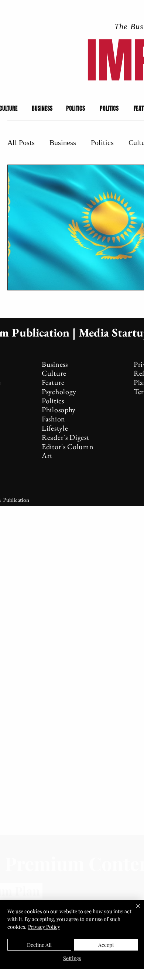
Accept (106, 944)
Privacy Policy (44, 926)
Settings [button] (72, 958)
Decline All (39, 944)
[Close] (134, 910)
